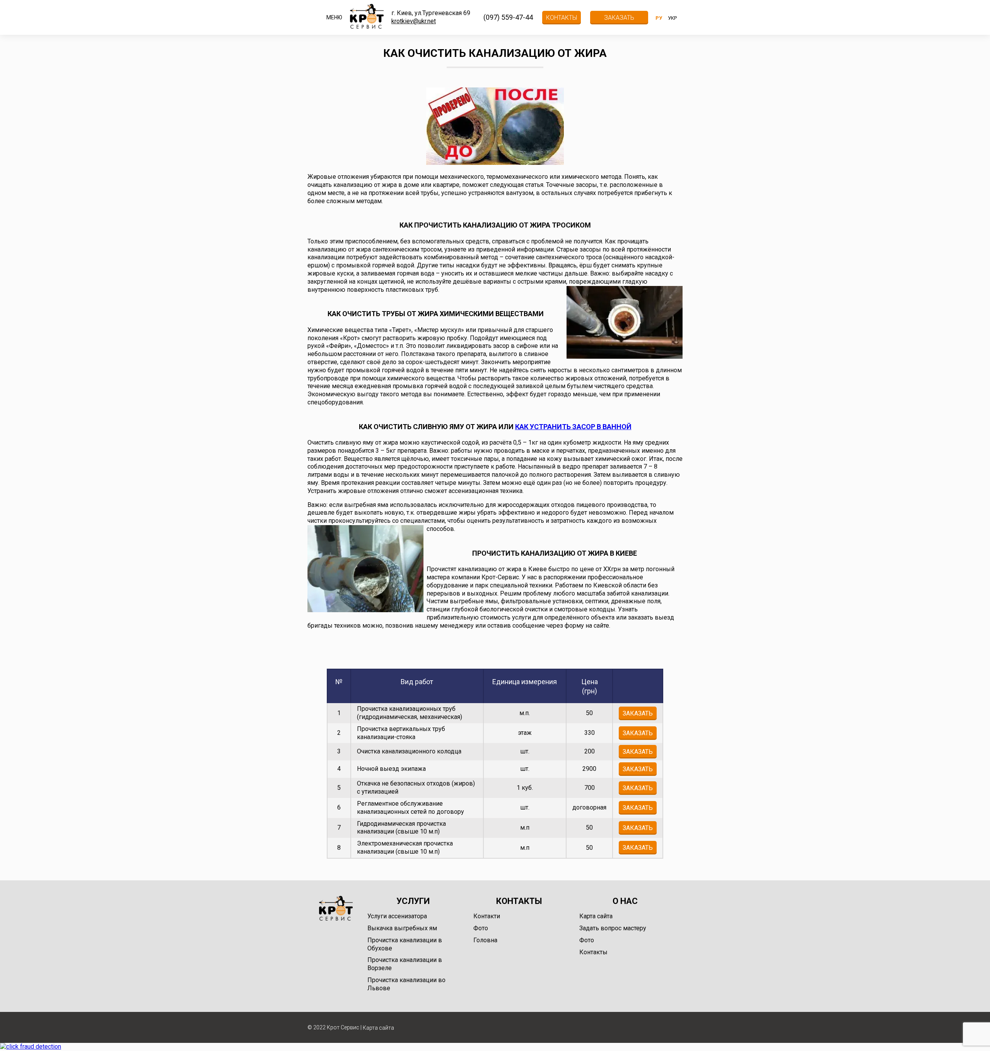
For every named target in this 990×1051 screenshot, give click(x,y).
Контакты (561, 17)
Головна (485, 940)
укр (672, 18)
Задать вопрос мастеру (612, 928)
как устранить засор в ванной (573, 427)
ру (658, 18)
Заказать (619, 17)
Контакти (486, 916)
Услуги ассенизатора (397, 916)
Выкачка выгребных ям (402, 928)
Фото (480, 928)
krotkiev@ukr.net (413, 21)
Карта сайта (596, 916)
